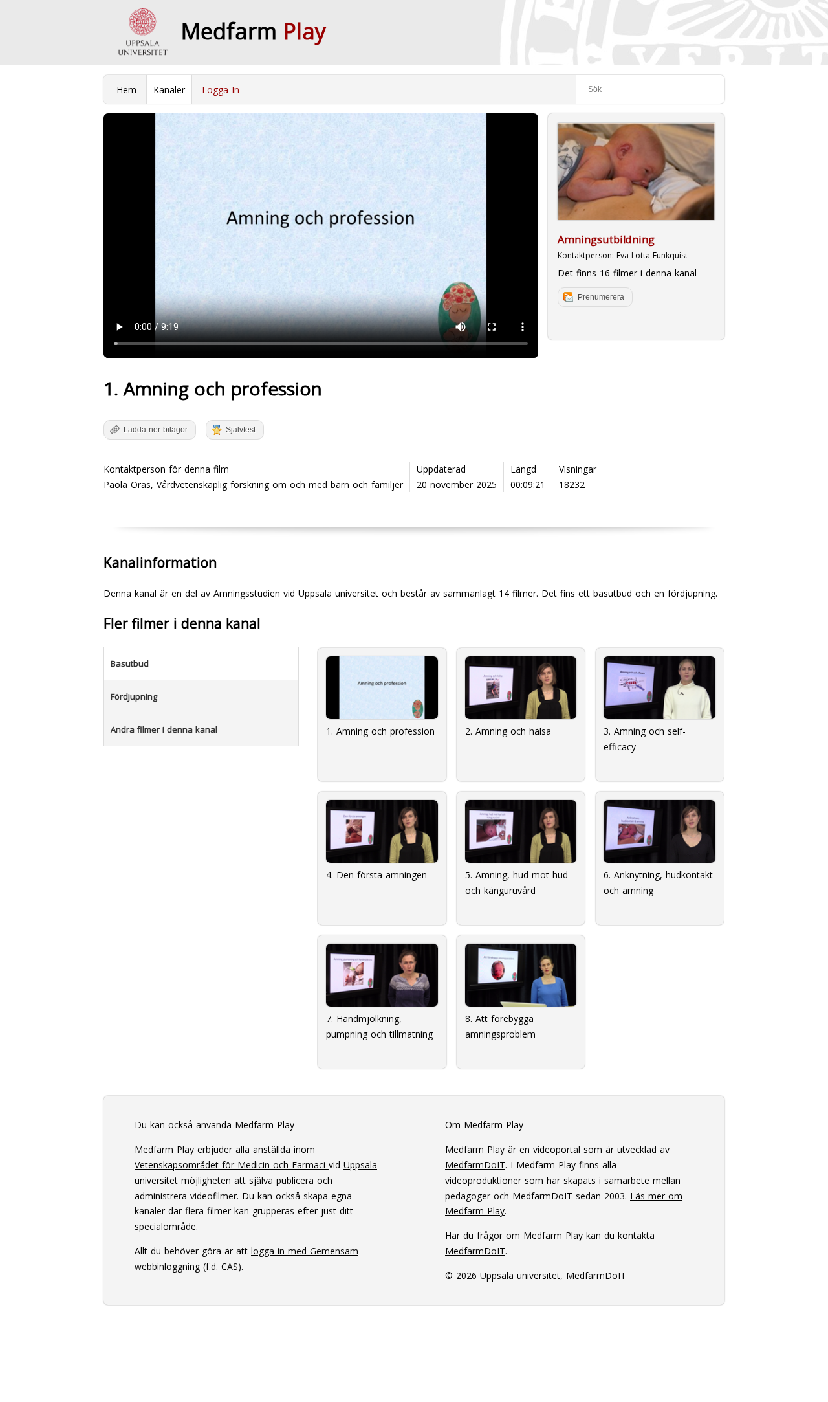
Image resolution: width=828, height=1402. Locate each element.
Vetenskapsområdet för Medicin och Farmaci (232, 1165)
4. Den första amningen (376, 875)
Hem (126, 89)
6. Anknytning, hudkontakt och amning (658, 882)
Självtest (241, 429)
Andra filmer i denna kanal (164, 729)
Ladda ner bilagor (156, 429)
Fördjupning (134, 696)
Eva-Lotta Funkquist (652, 255)
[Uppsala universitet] (142, 32)
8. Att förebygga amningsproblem (500, 1026)
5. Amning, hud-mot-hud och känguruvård (516, 882)
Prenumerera (601, 297)
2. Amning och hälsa (508, 731)
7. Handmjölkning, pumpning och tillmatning (379, 1026)
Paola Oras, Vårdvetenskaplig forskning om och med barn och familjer (253, 484)
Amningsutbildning (606, 239)
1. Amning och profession (380, 731)
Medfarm (253, 31)
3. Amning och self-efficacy (645, 739)
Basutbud (130, 663)
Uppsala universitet (520, 1275)
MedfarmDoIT (475, 1165)
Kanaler (169, 89)
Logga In (220, 89)
